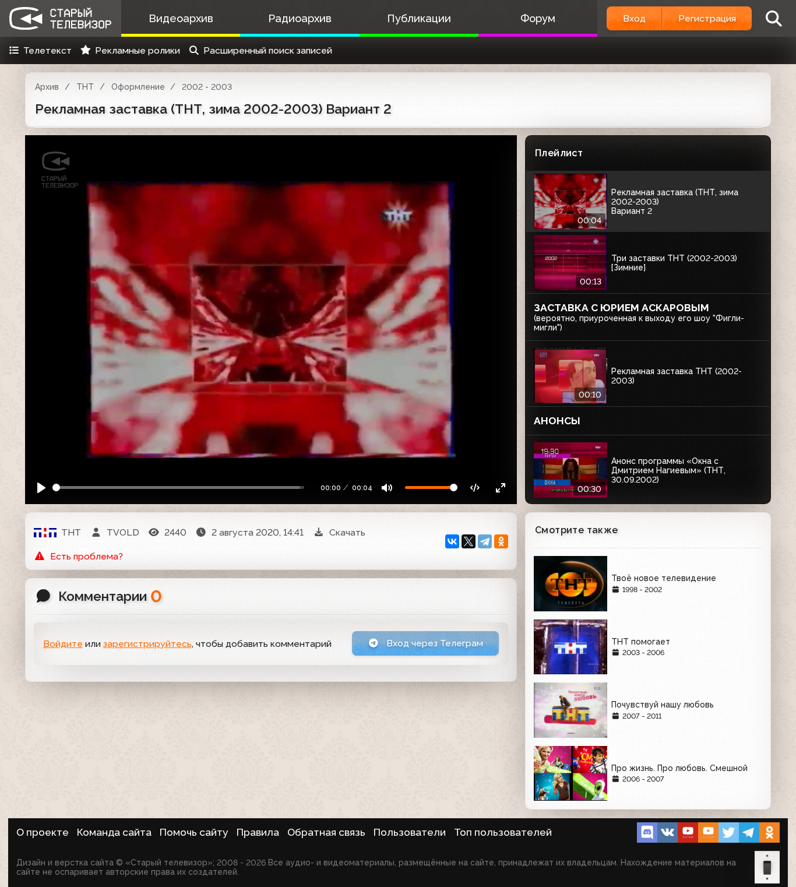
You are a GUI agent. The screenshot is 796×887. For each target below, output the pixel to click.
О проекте (42, 832)
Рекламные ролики (137, 50)
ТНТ (85, 86)
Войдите (63, 643)
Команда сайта (114, 832)
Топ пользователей (503, 832)
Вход (634, 18)
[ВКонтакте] (452, 541)
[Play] (41, 487)
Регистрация (707, 18)
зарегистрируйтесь (147, 643)
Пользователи (410, 832)
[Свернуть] (500, 487)
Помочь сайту (194, 832)
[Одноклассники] (501, 541)
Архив (47, 86)
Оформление (138, 86)
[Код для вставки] (475, 487)
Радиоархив (300, 18)
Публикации (419, 18)
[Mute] (387, 487)
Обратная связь (326, 832)
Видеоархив (181, 18)
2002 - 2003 (207, 86)
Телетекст (47, 50)
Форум (537, 18)
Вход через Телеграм (433, 643)
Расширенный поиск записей (267, 50)
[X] (469, 541)
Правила (258, 832)
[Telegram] (485, 541)
